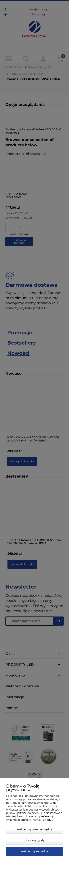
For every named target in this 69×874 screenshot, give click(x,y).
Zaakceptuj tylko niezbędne (34, 829)
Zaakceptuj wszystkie (34, 851)
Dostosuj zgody (34, 840)
